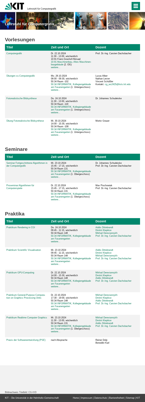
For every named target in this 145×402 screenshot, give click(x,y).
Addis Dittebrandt (104, 227)
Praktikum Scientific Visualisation (23, 250)
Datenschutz (100, 398)
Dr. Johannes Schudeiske (108, 98)
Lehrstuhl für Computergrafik (41, 8)
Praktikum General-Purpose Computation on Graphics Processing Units (25, 296)
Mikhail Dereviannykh (106, 233)
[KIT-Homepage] (14, 6)
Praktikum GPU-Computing (20, 272)
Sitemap (130, 398)
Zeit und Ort (60, 47)
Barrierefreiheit (116, 398)
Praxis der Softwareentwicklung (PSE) (25, 340)
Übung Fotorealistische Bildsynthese (25, 120)
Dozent (100, 47)
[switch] (120, 6)
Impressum (86, 398)
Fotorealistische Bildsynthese (21, 98)
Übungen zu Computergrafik (20, 75)
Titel (9, 47)
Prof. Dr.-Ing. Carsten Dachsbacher (113, 53)
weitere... (55, 67)
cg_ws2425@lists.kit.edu (117, 84)
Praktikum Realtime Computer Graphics (26, 317)
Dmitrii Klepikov (103, 230)
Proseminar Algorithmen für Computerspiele (20, 187)
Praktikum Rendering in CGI (20, 227)
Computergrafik (14, 53)
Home (76, 398)
